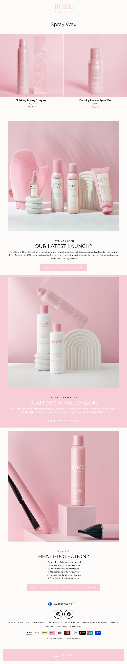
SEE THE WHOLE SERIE (63, 421)
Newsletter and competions (94, 622)
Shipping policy (55, 622)
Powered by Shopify (73, 638)
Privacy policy (38, 622)
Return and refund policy (18, 622)
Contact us (114, 622)
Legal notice (61, 627)
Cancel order (75, 627)
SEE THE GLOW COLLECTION (63, 267)
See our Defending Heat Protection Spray (63, 587)
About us (49, 627)
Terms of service (72, 622)
